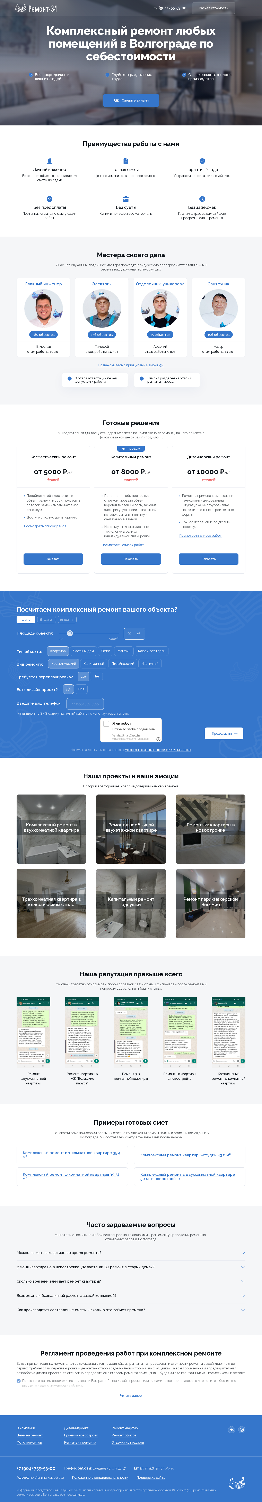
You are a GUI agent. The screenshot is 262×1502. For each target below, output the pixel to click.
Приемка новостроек (81, 1435)
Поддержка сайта (151, 1478)
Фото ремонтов (29, 1442)
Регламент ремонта (80, 1442)
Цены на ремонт (30, 1435)
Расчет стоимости (213, 8)
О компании (26, 1428)
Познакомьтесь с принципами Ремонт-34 (131, 365)
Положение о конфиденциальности (100, 1478)
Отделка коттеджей (128, 1442)
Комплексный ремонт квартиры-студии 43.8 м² (185, 1155)
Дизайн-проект (76, 1428)
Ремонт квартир (125, 1428)
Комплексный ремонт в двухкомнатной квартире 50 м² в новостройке (187, 1176)
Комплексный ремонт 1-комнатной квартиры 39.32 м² (71, 1176)
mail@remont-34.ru (159, 1468)
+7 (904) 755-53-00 (170, 8)
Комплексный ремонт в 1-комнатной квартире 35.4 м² (72, 1155)
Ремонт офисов (124, 1435)
